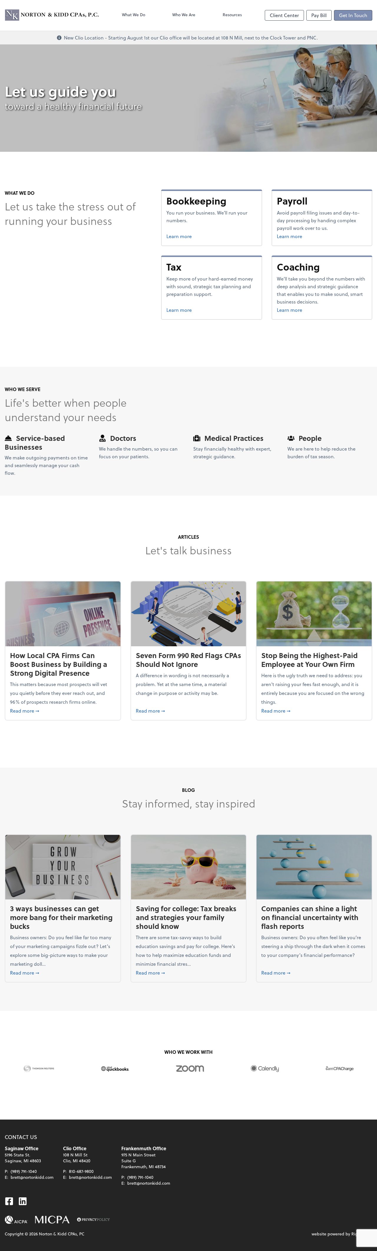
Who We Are (183, 14)
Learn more (201, 236)
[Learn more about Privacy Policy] (93, 1220)
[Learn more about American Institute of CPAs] (16, 1220)
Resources (232, 14)
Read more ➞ (63, 710)
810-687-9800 (81, 1171)
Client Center (284, 15)
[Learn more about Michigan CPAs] (52, 1220)
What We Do (133, 14)
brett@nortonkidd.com (32, 1177)
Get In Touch (353, 15)
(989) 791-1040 (24, 1171)
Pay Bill (319, 15)
